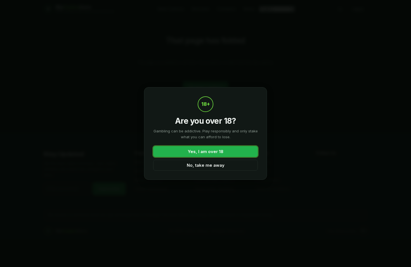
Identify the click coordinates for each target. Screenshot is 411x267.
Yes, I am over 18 (205, 151)
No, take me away (206, 165)
